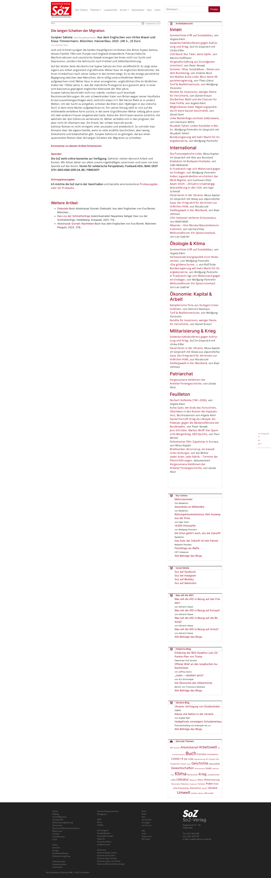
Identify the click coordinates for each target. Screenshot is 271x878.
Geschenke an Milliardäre (189, 506)
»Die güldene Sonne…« (184, 264)
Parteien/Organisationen (108, 811)
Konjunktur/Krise (104, 841)
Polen (209, 783)
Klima (180, 773)
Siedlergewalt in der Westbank (188, 210)
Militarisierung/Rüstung (62, 822)
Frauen (183, 764)
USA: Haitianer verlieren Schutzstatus (193, 217)
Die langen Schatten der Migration (77, 30)
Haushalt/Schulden (105, 836)
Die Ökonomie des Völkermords (193, 682)
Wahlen (201, 793)
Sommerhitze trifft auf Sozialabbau (191, 35)
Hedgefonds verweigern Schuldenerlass (198, 721)
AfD (171, 747)
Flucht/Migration (59, 817)
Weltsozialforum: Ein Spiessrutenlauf (192, 233)
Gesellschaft (57, 819)
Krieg (203, 774)
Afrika (55, 844)
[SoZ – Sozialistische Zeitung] (61, 10)
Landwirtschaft (213, 775)
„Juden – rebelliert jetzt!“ (189, 675)
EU (207, 759)
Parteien (201, 784)
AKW (99, 819)
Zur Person (146, 825)
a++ (259, 443)
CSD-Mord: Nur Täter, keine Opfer (190, 54)
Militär (200, 780)
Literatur (182, 779)
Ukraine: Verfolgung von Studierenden (197, 706)
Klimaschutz (192, 774)
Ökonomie (175, 784)
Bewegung (101, 814)
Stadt (54, 839)
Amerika (177, 748)
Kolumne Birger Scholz (107, 852)
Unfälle (100, 825)
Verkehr (194, 793)
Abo (143, 830)
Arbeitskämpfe (58, 861)
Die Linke (189, 758)
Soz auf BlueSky (184, 579)
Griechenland (200, 768)
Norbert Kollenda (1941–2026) (188, 400)
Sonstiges (146, 822)
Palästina (185, 784)
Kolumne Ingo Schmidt (107, 858)
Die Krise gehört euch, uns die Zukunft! (198, 533)
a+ (259, 440)
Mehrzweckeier (184, 499)
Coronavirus (212, 754)
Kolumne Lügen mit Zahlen (108, 861)
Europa (212, 759)
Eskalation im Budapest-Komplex (190, 161)
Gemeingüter (103, 830)
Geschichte (199, 763)
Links (144, 833)
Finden (214, 9)
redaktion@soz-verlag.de (200, 839)
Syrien (204, 788)
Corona (201, 754)
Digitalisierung (199, 759)
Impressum (147, 836)
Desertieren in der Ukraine (186, 195)
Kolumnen (101, 849)
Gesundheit (214, 763)
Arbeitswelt (208, 747)
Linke (173, 779)
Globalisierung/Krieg (61, 856)
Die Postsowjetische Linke (186, 153)
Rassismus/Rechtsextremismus (66, 828)
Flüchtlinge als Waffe (187, 548)
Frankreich (175, 763)
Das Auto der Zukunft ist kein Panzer (196, 540)
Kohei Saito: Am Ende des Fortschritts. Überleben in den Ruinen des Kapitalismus (194, 411)
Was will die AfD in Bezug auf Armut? (197, 629)
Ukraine (212, 788)
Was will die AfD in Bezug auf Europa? (197, 610)
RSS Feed (146, 839)
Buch (53, 23)
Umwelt (183, 792)
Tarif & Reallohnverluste (184, 84)
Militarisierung (212, 779)
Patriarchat (57, 825)
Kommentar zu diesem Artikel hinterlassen (76, 145)
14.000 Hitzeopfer (185, 525)
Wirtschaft (209, 793)
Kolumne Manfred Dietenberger (111, 864)
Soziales (56, 833)
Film (217, 759)
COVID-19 (177, 759)
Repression (57, 831)
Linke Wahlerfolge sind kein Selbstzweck (194, 118)
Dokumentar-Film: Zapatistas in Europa (194, 441)
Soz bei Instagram (185, 575)
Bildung (55, 814)
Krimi (144, 814)
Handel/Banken (104, 833)
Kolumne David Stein (106, 855)
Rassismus (195, 787)
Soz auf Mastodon (185, 583)
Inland (55, 811)
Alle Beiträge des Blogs (188, 555)
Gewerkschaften (182, 768)
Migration (193, 780)
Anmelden (84, 872)
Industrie (101, 838)
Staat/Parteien (58, 836)
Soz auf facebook (185, 571)
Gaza (189, 764)
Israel (208, 768)
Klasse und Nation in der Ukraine (194, 714)
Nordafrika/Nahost (60, 853)
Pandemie (193, 784)
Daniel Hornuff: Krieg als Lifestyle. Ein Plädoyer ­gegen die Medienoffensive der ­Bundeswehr (194, 422)
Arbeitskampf (189, 747)
